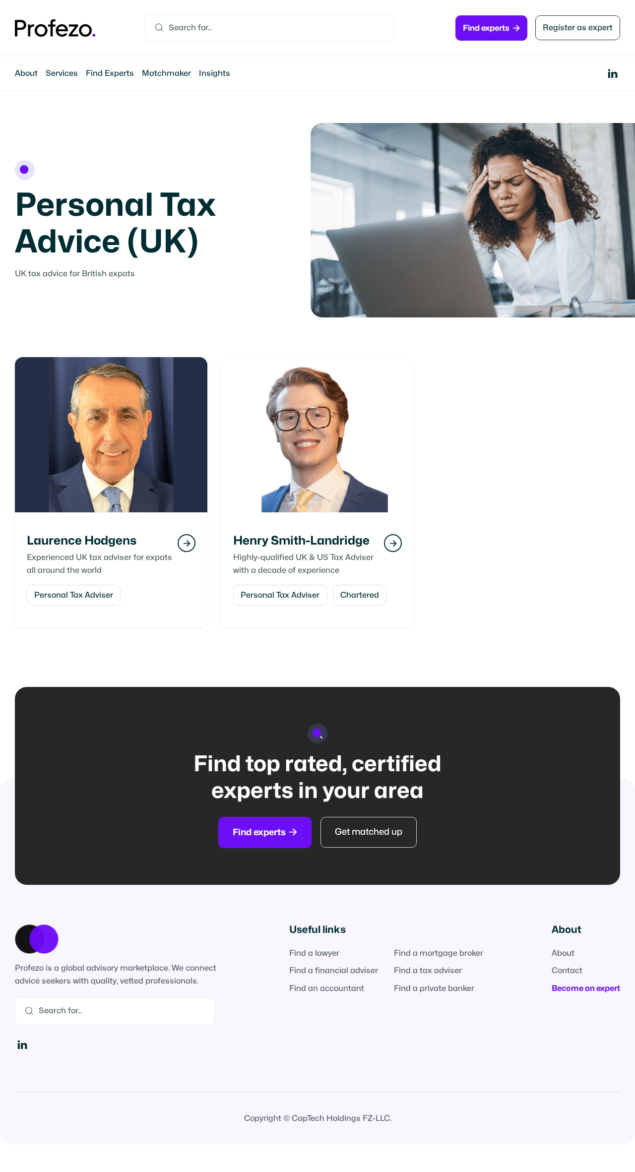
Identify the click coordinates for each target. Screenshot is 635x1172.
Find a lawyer (314, 953)
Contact (567, 971)
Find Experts (110, 73)
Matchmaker (166, 73)
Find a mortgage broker (438, 953)
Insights (214, 73)
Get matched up (368, 832)
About (26, 73)
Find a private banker (434, 988)
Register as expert (578, 28)
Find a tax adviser (428, 971)
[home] (55, 28)
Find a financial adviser (333, 971)
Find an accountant (326, 988)
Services (62, 73)
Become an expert (586, 988)
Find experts (491, 28)
